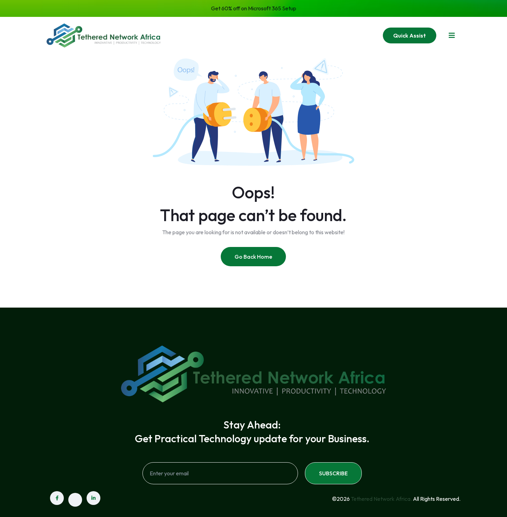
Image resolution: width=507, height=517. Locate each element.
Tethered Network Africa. (381, 498)
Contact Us (338, 35)
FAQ (304, 35)
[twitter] (75, 500)
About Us (232, 35)
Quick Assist (409, 35)
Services (269, 35)
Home (199, 35)
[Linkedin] (93, 498)
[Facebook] (57, 498)
